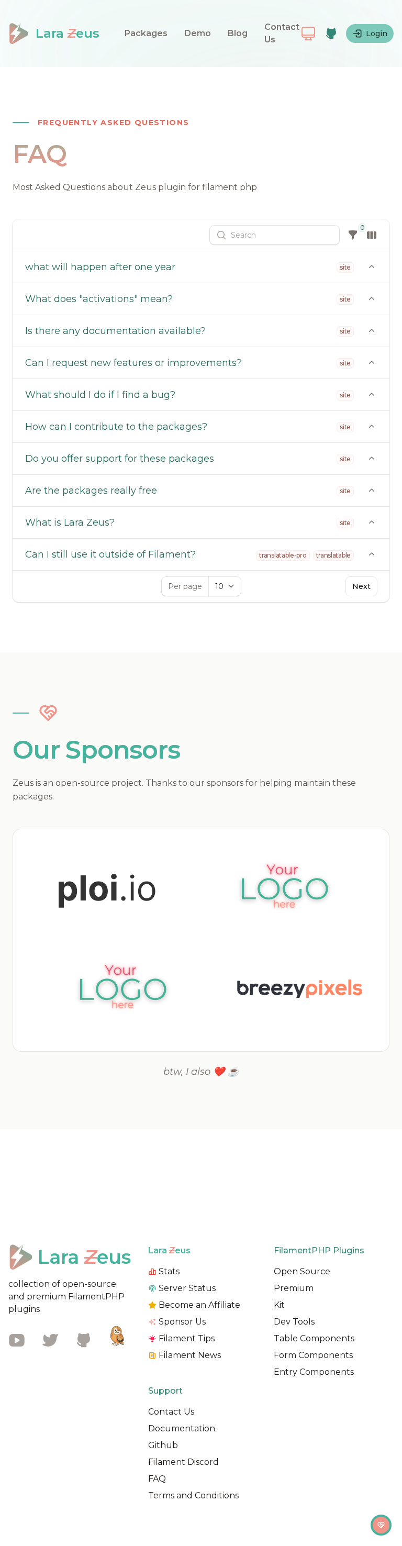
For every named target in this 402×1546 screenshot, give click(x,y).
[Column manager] (371, 235)
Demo (197, 33)
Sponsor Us (182, 1322)
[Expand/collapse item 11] (371, 362)
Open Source (302, 1271)
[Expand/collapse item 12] (371, 330)
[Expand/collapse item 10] (371, 394)
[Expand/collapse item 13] (371, 299)
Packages (146, 33)
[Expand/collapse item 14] (371, 267)
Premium (294, 1288)
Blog (238, 33)
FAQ (157, 1479)
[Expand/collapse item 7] (371, 490)
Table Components (314, 1338)
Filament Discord (183, 1462)
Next (361, 586)
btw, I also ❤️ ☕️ (201, 1071)
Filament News (190, 1355)
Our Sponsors (96, 750)
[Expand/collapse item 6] (371, 522)
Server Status (187, 1288)
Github (163, 1445)
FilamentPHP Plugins (319, 1250)
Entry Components (314, 1372)
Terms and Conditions (193, 1495)
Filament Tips (187, 1338)
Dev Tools (294, 1322)
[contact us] (381, 1525)
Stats (169, 1271)
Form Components (313, 1355)
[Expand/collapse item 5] (371, 554)
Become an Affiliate (199, 1305)
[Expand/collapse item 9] (371, 426)
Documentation (181, 1428)
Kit (279, 1305)
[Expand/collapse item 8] (371, 458)
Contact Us (281, 33)
